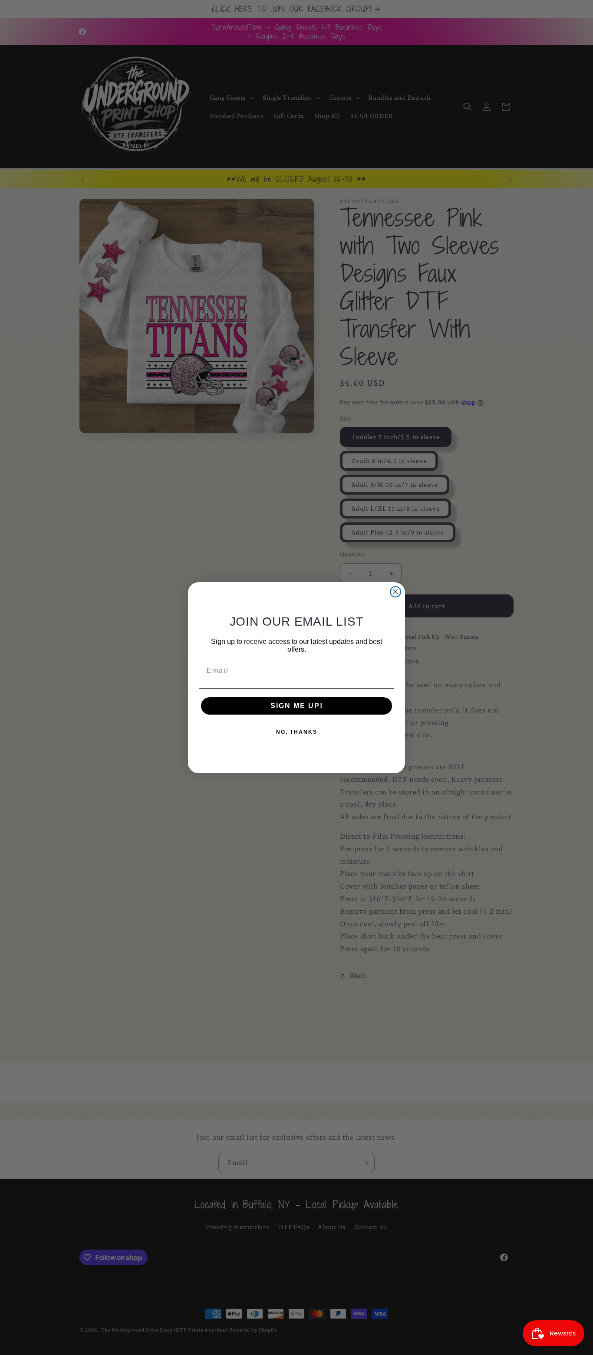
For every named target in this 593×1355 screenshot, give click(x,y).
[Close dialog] (395, 592)
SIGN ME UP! (296, 705)
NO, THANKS (296, 732)
